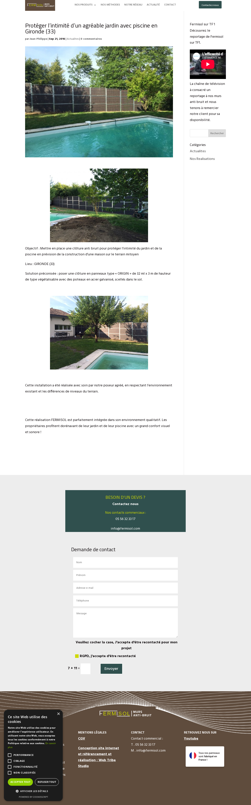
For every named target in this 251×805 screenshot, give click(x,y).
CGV (81, 739)
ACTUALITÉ (153, 5)
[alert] (33, 755)
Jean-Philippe (38, 39)
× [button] (58, 713)
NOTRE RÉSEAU (133, 5)
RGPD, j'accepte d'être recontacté (108, 656)
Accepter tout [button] (20, 782)
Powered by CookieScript (33, 796)
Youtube (191, 739)
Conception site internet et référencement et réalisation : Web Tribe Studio (98, 757)
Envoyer (111, 669)
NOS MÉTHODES (110, 5)
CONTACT (170, 5)
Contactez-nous (210, 5)
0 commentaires (91, 39)
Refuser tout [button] (47, 782)
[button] (33, 791)
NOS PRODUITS (84, 5)
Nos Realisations (202, 159)
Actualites (73, 39)
